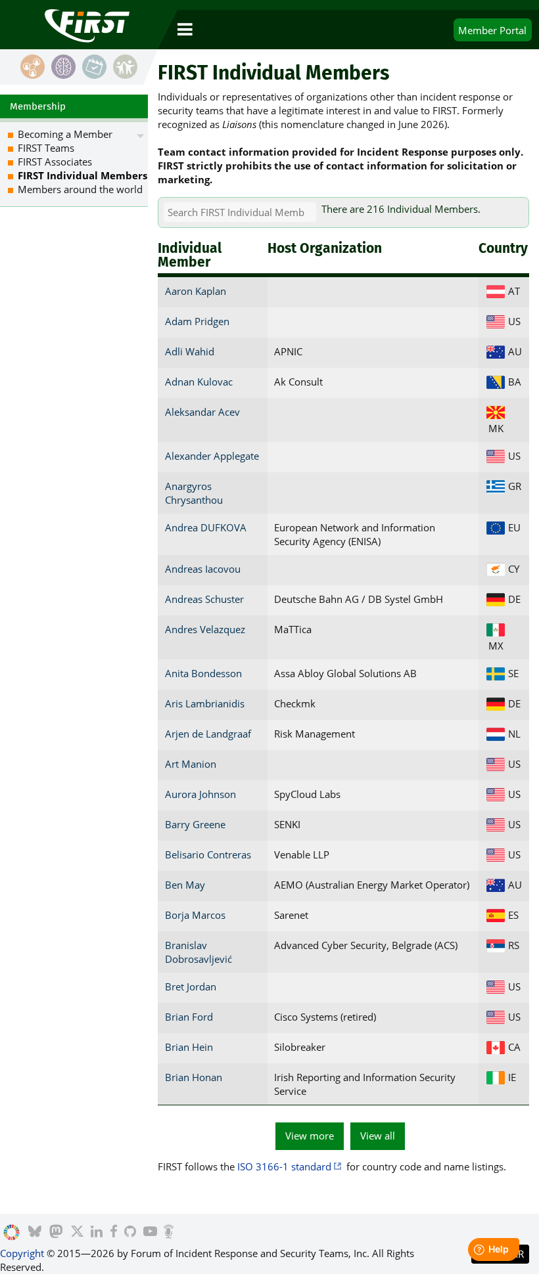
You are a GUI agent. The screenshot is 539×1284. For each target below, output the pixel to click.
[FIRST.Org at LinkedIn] (97, 1232)
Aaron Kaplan (195, 291)
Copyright (22, 1253)
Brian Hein (189, 1046)
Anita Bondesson (203, 673)
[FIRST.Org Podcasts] (169, 1232)
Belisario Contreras (208, 854)
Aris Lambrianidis (205, 703)
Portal (492, 30)
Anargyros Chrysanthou (194, 492)
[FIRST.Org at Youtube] (150, 1232)
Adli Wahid (189, 351)
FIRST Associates (55, 161)
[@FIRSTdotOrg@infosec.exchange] (56, 1232)
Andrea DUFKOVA (205, 527)
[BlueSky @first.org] (35, 1232)
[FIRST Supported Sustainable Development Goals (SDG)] (11, 1232)
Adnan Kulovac (199, 381)
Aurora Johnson (200, 794)
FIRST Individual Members (82, 175)
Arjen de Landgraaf (208, 733)
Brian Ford (189, 1016)
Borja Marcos (195, 914)
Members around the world (80, 189)
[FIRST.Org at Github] (130, 1232)
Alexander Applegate (212, 455)
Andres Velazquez (205, 629)
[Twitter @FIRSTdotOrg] (77, 1232)
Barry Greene (195, 824)
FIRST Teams (46, 147)
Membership (38, 106)
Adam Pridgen (197, 321)
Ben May (185, 884)
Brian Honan (193, 1077)
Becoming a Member (65, 134)
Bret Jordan (190, 986)
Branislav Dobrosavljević (198, 952)
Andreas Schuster (204, 599)
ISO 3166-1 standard (284, 1166)
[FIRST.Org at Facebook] (114, 1232)
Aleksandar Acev (202, 411)
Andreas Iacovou (203, 568)
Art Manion (190, 763)
